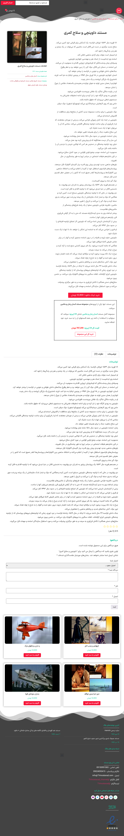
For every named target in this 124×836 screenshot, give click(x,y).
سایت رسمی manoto (112, 730)
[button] (86, 2)
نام (116, 586)
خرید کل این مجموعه (85, 334)
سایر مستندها (113, 19)
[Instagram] (106, 797)
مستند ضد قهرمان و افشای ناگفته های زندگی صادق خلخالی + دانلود (37, 730)
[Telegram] (111, 797)
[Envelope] (93, 797)
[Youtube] (102, 797)
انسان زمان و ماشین (99, 19)
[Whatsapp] (115, 797)
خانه (121, 19)
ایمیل (115, 596)
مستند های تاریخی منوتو (35, 85)
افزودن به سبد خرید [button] (92, 655)
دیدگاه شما (113, 570)
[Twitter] (97, 797)
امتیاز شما (114, 561)
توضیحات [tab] (111, 354)
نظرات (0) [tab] (98, 354)
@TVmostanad (103, 783)
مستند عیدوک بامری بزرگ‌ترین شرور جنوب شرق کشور (101, 738)
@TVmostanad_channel (99, 779)
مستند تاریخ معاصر (35, 81)
